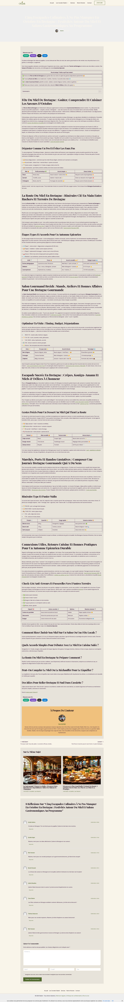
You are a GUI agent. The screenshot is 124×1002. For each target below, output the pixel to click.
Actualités (31, 791)
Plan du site (86, 996)
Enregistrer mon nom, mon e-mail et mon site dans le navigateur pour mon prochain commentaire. (48, 974)
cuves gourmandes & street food (36, 366)
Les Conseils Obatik (54, 990)
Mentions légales (60, 996)
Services (63, 990)
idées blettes (25, 403)
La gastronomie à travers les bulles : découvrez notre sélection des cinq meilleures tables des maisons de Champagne (40, 787)
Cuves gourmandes (91, 490)
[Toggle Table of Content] (99, 91)
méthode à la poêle (56, 315)
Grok (39, 55)
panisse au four (40, 226)
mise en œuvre (74, 277)
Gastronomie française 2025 (71, 228)
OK (112, 1001)
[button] (67, 3)
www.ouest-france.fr (32, 692)
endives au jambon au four (61, 575)
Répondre (31, 829)
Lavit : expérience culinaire (93, 450)
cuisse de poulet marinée (57, 142)
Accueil (46, 990)
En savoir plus (106, 1001)
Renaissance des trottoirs (39, 490)
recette (81, 589)
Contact (77, 990)
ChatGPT (26, 55)
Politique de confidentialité (74, 996)
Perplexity (33, 55)
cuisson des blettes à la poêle (35, 123)
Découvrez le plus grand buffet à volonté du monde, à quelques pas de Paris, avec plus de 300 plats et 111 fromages (80, 787)
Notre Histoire (70, 990)
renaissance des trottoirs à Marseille (75, 366)
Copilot (45, 55)
